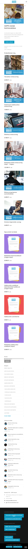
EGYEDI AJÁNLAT (9, 42)
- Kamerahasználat (8, 398)
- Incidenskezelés (7, 395)
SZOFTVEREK (6, 413)
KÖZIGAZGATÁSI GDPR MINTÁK (10, 407)
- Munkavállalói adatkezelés (9, 389)
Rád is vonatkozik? (10, 529)
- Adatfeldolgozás (7, 401)
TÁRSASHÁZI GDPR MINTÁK (9, 404)
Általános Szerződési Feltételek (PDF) (14, 516)
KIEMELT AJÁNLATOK (8, 368)
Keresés (7, 361)
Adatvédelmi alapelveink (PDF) (13, 518)
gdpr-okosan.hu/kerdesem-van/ (12, 502)
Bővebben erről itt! (18, 546)
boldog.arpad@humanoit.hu (11, 500)
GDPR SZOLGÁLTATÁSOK (14, 46)
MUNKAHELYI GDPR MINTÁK (9, 386)
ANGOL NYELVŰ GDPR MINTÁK (10, 410)
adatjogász (9, 49)
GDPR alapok (9, 537)
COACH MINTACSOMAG (8, 374)
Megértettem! (9, 546)
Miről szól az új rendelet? (12, 526)
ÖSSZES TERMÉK (7, 416)
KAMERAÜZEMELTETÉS (8, 383)
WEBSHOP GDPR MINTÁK (9, 377)
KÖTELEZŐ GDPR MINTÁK (9, 380)
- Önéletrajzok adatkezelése (9, 392)
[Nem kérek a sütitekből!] (25, 547)
